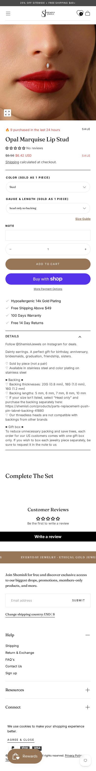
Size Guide (83, 219)
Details (12, 336)
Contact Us (13, 666)
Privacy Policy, (74, 755)
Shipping (12, 162)
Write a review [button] (48, 536)
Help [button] (9, 634)
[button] (8, 13)
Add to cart (48, 264)
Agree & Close (20, 739)
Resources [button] (14, 689)
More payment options (48, 289)
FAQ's (10, 659)
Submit (78, 600)
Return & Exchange (19, 653)
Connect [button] (13, 707)
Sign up (11, 673)
